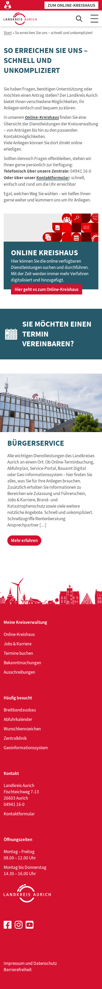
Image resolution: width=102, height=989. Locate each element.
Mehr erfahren (24, 540)
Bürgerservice (35, 443)
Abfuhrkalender (18, 719)
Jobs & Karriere (17, 644)
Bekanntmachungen (22, 663)
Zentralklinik (15, 738)
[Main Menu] (94, 18)
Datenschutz (45, 963)
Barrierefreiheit (18, 969)
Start (8, 32)
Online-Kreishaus (42, 117)
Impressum (14, 963)
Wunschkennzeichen (22, 729)
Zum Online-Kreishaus (71, 5)
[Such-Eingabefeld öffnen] (79, 18)
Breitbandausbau (20, 710)
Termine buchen (18, 653)
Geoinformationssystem (26, 748)
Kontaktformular (52, 178)
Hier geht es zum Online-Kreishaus (46, 289)
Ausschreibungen (19, 672)
